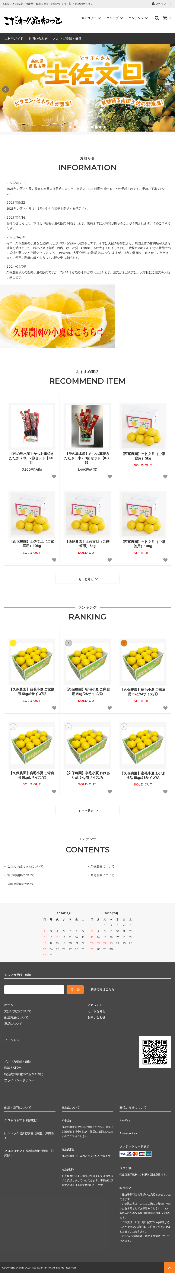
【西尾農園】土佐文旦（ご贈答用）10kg (143, 543)
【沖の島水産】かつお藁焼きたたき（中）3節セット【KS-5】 (87, 458)
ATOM (17, 1067)
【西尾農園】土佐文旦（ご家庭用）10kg (32, 543)
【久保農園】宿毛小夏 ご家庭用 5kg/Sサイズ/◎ (31, 691)
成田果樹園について (20, 884)
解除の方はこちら (102, 989)
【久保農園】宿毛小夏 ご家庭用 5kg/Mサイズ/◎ (143, 691)
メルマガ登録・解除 (67, 38)
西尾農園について (102, 875)
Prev (5, 89)
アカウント (162, 3)
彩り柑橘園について (20, 875)
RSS (7, 1067)
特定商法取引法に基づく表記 (23, 1074)
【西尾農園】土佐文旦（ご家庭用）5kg (143, 456)
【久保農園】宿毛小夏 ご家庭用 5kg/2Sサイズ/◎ (87, 691)
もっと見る (86, 579)
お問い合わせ (38, 38)
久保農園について (102, 866)
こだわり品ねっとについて (25, 866)
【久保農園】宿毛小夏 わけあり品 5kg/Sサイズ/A (87, 775)
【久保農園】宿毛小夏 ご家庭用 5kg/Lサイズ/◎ (31, 775)
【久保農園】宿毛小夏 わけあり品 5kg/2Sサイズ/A (143, 775)
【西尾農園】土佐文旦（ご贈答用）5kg (87, 543)
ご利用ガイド (13, 38)
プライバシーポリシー (19, 1080)
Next (169, 89)
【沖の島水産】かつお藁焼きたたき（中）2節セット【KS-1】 (32, 458)
